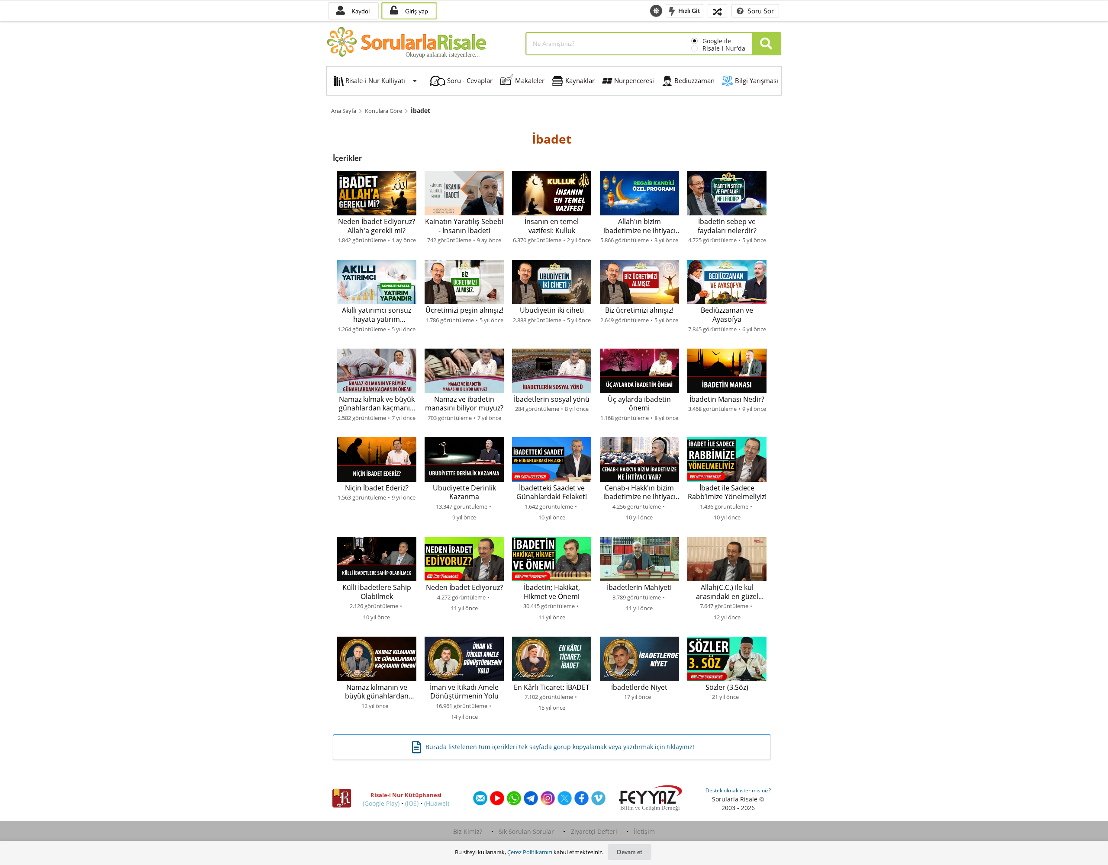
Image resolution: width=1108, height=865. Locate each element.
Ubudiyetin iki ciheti (552, 310)
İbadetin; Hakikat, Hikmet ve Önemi (552, 592)
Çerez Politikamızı (529, 852)
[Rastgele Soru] (717, 10)
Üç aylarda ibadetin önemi (639, 404)
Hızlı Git (688, 10)
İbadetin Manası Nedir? (726, 399)
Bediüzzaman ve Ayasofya (727, 315)
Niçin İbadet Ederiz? (377, 488)
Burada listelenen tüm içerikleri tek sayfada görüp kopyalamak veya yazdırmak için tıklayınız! (559, 747)
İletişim (644, 831)
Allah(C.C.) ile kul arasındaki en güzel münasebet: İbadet (727, 592)
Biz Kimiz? (467, 831)
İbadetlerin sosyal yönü (551, 399)
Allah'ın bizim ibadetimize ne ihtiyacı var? (639, 226)
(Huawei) (436, 803)
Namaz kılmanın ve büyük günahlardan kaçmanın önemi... (377, 692)
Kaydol (360, 11)
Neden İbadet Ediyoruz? (464, 587)
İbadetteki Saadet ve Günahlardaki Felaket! (551, 492)
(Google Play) (381, 803)
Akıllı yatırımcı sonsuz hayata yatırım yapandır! (376, 315)
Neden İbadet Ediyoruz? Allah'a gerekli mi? (376, 226)
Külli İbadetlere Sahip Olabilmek (376, 592)
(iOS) (412, 803)
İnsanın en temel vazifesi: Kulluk (552, 226)
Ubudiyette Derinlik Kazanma (464, 492)
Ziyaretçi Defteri (594, 831)
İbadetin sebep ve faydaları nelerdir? (727, 226)
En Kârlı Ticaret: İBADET (551, 687)
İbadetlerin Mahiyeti (639, 587)
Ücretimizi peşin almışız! (464, 310)
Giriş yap (415, 11)
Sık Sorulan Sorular (526, 831)
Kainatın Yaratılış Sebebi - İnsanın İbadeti (464, 226)
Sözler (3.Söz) (726, 687)
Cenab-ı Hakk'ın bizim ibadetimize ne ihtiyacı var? (639, 492)
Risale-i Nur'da (723, 48)
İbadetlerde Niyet (639, 687)
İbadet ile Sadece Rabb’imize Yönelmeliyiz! (727, 492)
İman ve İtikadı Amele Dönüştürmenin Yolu (464, 692)
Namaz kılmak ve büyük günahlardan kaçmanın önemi (377, 404)
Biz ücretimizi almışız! (639, 310)
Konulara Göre (383, 111)
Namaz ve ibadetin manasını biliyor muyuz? (464, 404)
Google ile (716, 41)
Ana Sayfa (343, 111)
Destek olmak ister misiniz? (738, 790)
